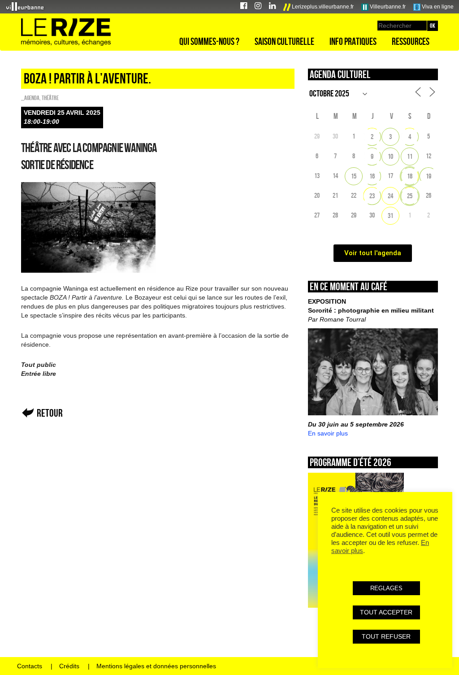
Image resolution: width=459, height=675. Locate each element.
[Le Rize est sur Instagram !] (258, 7)
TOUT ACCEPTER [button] (386, 612)
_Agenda (30, 97)
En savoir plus (328, 433)
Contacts (29, 666)
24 (390, 196)
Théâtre (50, 97)
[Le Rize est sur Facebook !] (243, 7)
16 (372, 176)
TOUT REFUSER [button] (386, 636)
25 (409, 196)
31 (390, 215)
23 (372, 196)
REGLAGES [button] (386, 588)
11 (409, 156)
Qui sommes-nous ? (209, 41)
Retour (50, 413)
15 (353, 176)
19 (428, 176)
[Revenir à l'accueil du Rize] (66, 32)
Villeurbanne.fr (387, 7)
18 (409, 176)
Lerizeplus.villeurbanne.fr (322, 7)
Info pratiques (353, 41)
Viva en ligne (437, 7)
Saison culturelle (284, 41)
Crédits (69, 666)
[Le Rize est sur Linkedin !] (272, 7)
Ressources (410, 41)
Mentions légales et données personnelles (156, 666)
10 (390, 156)
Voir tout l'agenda (372, 253)
